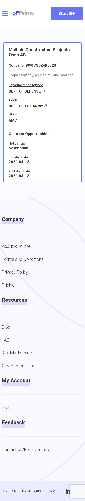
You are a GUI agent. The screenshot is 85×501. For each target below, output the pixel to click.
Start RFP (67, 13)
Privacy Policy (15, 272)
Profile (8, 407)
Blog (6, 327)
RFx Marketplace (18, 353)
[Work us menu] (5, 13)
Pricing (8, 285)
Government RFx (18, 365)
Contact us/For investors (25, 449)
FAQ (5, 340)
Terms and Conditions (23, 259)
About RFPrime (16, 246)
